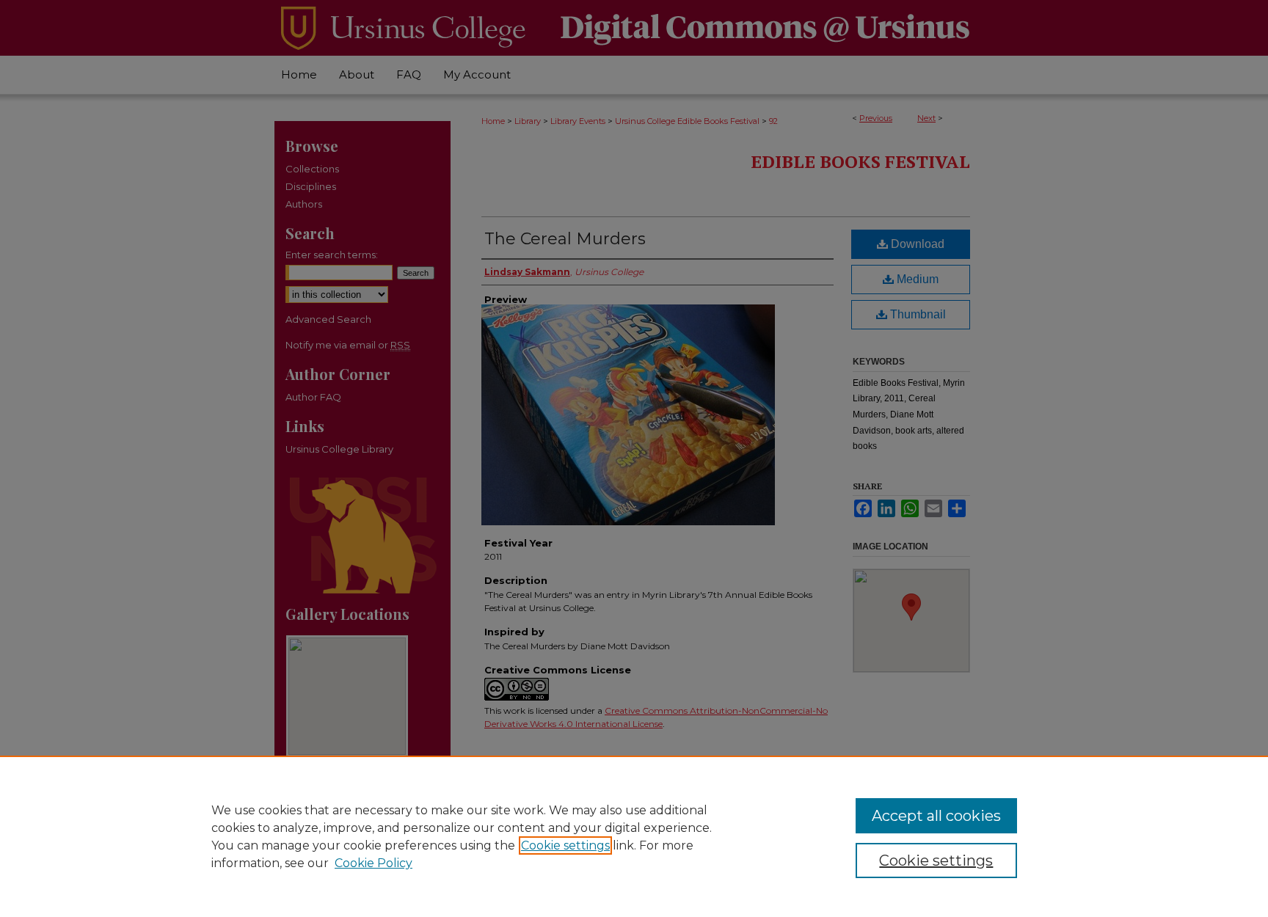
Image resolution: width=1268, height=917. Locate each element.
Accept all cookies (936, 816)
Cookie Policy (373, 863)
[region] (634, 836)
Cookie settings (565, 845)
